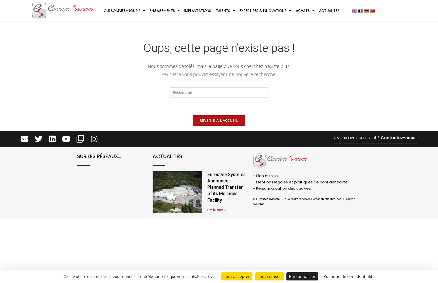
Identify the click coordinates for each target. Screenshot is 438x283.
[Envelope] (24, 139)
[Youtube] (66, 139)
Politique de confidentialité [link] (349, 276)
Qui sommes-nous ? (122, 10)
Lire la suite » (216, 210)
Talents (223, 10)
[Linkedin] (52, 139)
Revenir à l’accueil (219, 120)
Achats (303, 10)
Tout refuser (269, 276)
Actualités (329, 10)
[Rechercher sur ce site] (219, 93)
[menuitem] (354, 10)
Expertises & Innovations (263, 10)
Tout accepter (237, 276)
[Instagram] (94, 139)
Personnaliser (302, 276)
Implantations (197, 10)
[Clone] (80, 139)
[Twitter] (38, 139)
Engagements (162, 10)
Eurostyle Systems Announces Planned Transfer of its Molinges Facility (226, 187)
